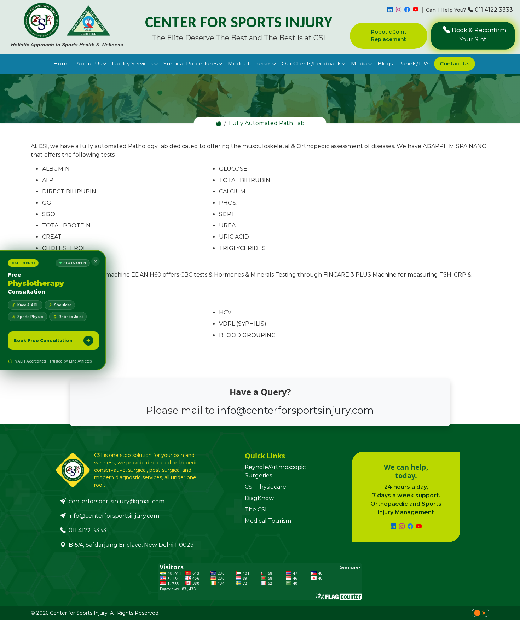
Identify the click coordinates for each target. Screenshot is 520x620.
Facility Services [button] (132, 63)
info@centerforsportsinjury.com (295, 410)
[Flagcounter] (260, 581)
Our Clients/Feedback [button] (311, 63)
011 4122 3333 (494, 9)
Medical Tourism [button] (250, 63)
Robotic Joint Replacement (388, 35)
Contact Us (454, 63)
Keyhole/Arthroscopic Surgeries (275, 471)
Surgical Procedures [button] (190, 63)
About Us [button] (89, 63)
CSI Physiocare (265, 486)
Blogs (385, 63)
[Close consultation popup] (95, 261)
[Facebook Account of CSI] (407, 10)
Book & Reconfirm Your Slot (478, 35)
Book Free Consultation (43, 340)
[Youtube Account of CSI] (415, 10)
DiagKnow (259, 498)
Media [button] (359, 63)
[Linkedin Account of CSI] (390, 10)
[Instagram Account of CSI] (398, 10)
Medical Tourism (268, 520)
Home (62, 63)
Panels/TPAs (414, 63)
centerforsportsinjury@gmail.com (116, 501)
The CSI (256, 509)
